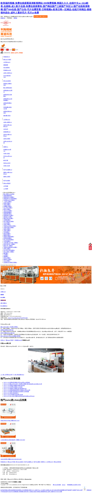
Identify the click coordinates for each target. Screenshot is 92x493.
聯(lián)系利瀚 (57, 461)
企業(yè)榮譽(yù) (7, 122)
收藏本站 (3, 18)
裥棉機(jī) (5, 256)
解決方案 (5, 160)
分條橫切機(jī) (6, 220)
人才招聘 (5, 188)
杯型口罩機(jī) (6, 258)
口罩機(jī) (5, 254)
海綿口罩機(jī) (6, 229)
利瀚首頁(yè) (6, 56)
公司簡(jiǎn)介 (6, 62)
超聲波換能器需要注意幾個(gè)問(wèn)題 (16, 390)
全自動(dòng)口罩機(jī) (9, 200)
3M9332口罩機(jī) (7, 210)
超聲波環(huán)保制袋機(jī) (10, 198)
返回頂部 (85, 489)
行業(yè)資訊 (6, 153)
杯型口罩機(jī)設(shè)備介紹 (7, 333)
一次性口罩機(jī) (7, 201)
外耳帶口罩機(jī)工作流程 (12, 387)
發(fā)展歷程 (6, 67)
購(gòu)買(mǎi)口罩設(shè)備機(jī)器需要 (10, 336)
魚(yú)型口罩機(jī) (7, 207)
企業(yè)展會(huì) (7, 73)
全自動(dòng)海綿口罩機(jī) (10, 262)
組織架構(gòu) (6, 131)
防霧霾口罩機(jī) (7, 206)
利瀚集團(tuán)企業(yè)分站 (74, 484)
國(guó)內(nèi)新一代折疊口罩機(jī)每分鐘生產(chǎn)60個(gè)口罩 (22, 384)
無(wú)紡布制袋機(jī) (8, 239)
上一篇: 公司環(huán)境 (6, 374)
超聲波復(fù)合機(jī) (8, 215)
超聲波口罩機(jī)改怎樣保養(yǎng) (15, 388)
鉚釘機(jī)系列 (6, 115)
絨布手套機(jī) (6, 233)
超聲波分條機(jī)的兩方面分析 (14, 385)
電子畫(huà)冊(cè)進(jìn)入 (40, 16)
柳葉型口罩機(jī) (7, 259)
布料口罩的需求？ (11, 393)
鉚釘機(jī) (5, 253)
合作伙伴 (5, 129)
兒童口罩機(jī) (6, 224)
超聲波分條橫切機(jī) (8, 236)
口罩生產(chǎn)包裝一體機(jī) (10, 242)
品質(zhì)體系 (6, 138)
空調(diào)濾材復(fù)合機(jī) (10, 247)
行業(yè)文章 (6, 165)
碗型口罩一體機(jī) (8, 245)
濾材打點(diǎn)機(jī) (8, 218)
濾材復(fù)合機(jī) (7, 216)
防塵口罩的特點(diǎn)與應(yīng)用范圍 (16, 391)
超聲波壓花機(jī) (7, 213)
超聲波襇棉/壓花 (7, 195)
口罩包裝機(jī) (6, 241)
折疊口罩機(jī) (6, 248)
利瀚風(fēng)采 (7, 70)
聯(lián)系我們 (6, 183)
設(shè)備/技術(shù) (4, 305)
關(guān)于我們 (7, 59)
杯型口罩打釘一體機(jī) (9, 244)
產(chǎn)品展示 (7, 81)
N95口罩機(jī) (6, 223)
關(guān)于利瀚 (11, 461)
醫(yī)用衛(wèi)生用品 (8, 194)
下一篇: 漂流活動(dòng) (18, 374)
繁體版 (15, 18)
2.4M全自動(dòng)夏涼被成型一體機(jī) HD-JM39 (13, 439)
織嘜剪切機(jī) (6, 235)
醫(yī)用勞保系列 (7, 87)
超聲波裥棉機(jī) (7, 212)
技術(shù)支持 (6, 163)
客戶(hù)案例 (6, 180)
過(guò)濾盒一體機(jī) (8, 251)
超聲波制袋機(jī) (7, 238)
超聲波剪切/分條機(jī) (8, 197)
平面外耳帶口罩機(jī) (8, 227)
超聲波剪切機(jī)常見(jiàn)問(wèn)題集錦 (16, 382)
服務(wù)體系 (6, 176)
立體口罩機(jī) (6, 230)
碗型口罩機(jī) (6, 209)
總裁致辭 (5, 65)
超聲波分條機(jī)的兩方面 (7, 330)
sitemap (63, 484)
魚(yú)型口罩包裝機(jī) (9, 250)
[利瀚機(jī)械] (6, 25)
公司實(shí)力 (6, 119)
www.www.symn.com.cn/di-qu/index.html (18, 317)
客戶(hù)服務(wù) (7, 169)
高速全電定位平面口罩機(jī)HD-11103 (10, 420)
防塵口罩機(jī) (6, 203)
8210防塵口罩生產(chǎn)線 (13, 394)
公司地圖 (5, 186)
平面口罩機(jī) (6, 204)
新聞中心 (5, 146)
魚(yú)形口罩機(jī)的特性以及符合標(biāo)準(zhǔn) (18, 396)
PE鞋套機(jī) (6, 232)
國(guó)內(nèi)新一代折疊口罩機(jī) (9, 327)
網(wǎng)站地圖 (57, 484)
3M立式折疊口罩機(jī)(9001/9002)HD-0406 (11, 459)
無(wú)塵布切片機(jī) (8, 221)
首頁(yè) (3, 340)
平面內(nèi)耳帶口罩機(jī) (9, 226)
